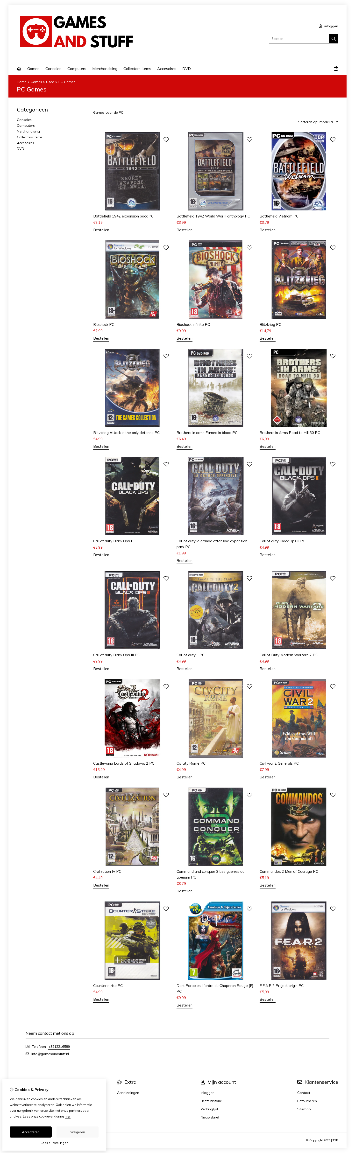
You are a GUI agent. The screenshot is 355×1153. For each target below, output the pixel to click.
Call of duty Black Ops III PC (116, 655)
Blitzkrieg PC (270, 324)
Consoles (53, 68)
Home (22, 82)
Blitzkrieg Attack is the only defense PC (126, 432)
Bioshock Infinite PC (193, 324)
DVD (186, 68)
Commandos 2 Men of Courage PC (289, 871)
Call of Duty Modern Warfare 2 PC (289, 655)
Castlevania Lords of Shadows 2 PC (123, 763)
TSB (335, 1140)
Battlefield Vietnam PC (279, 216)
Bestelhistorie (211, 1101)
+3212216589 (59, 1046)
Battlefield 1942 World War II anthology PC (213, 216)
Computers (76, 68)
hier (68, 1116)
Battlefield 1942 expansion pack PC (123, 216)
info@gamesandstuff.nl (50, 1054)
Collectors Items (137, 68)
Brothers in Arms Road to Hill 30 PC (290, 432)
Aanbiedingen (128, 1092)
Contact (303, 1092)
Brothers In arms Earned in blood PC (207, 432)
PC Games (66, 82)
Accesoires (166, 68)
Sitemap (304, 1109)
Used (50, 82)
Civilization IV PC (107, 871)
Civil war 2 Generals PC (279, 763)
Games (33, 68)
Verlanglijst (209, 1109)
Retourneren (307, 1101)
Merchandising (104, 68)
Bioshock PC (103, 324)
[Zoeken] (333, 38)
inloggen (330, 26)
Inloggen (207, 1092)
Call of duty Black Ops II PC (282, 541)
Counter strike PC (108, 985)
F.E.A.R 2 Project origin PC (282, 985)
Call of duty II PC (191, 655)
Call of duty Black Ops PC (114, 541)
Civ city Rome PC (191, 763)
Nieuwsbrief (210, 1117)
